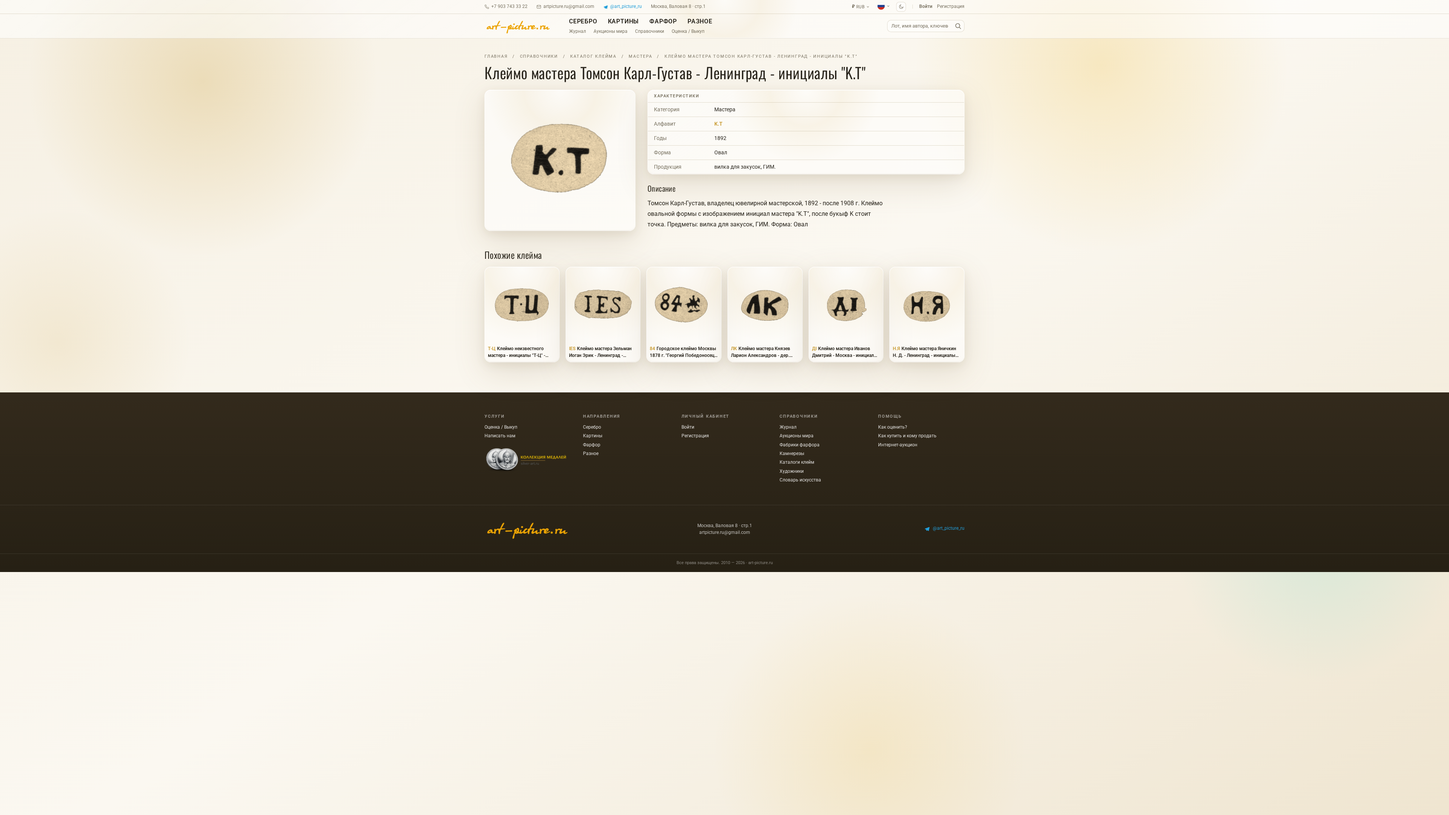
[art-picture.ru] (518, 26)
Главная (496, 56)
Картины (623, 21)
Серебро (583, 21)
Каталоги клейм (797, 462)
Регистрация (950, 6)
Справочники (649, 31)
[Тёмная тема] (901, 7)
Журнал (577, 31)
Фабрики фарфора (800, 444)
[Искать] (958, 26)
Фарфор (663, 21)
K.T (718, 124)
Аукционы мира (611, 31)
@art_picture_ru (626, 6)
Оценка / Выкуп (688, 31)
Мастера (640, 56)
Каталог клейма (593, 56)
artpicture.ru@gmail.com (568, 6)
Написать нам (500, 435)
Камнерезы (792, 453)
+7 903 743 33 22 (509, 6)
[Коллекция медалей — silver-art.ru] (526, 460)
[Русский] (884, 6)
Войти (925, 6)
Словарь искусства (800, 480)
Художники (792, 471)
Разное (700, 21)
